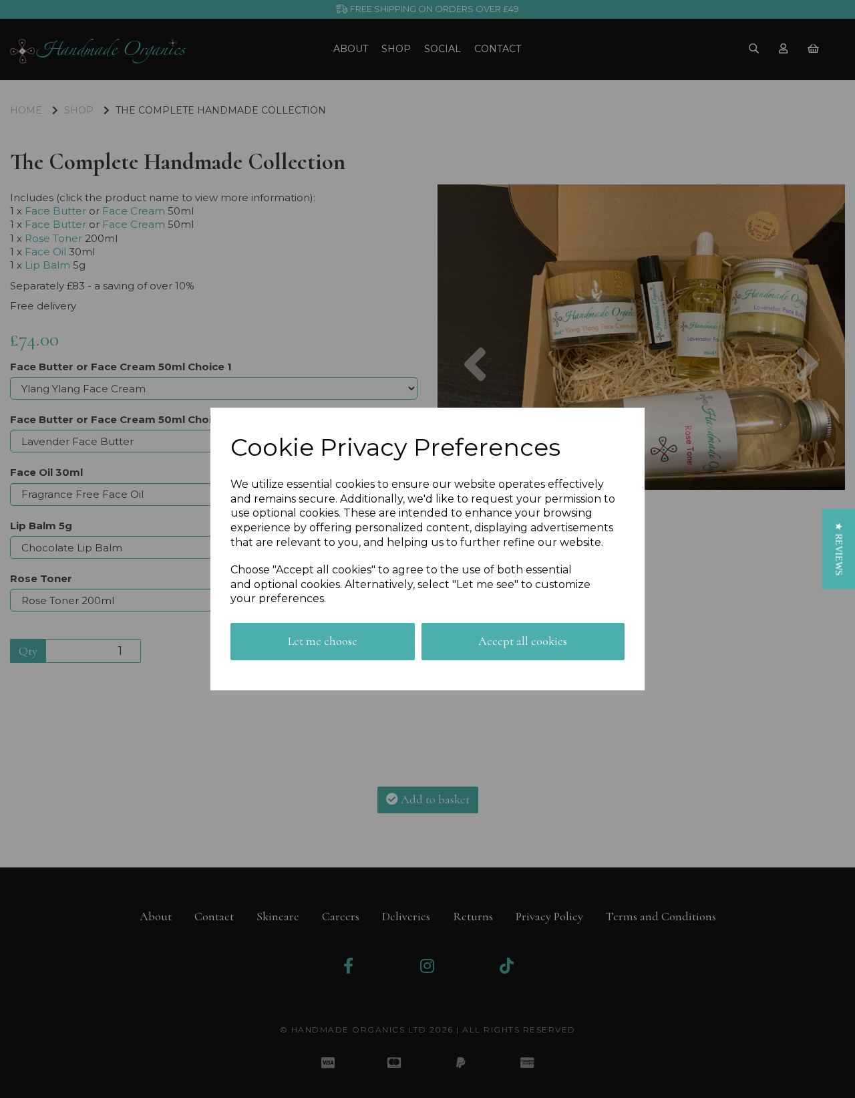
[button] (838, 549)
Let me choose (322, 641)
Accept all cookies (522, 641)
